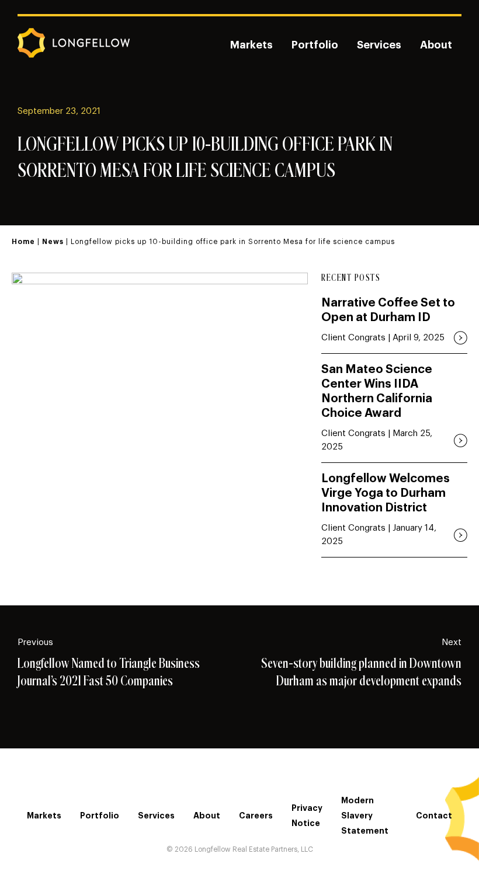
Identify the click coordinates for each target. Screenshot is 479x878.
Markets (251, 45)
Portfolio (314, 45)
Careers (256, 815)
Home (23, 241)
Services (379, 45)
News (53, 241)
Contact (434, 815)
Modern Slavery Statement (364, 815)
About (436, 45)
